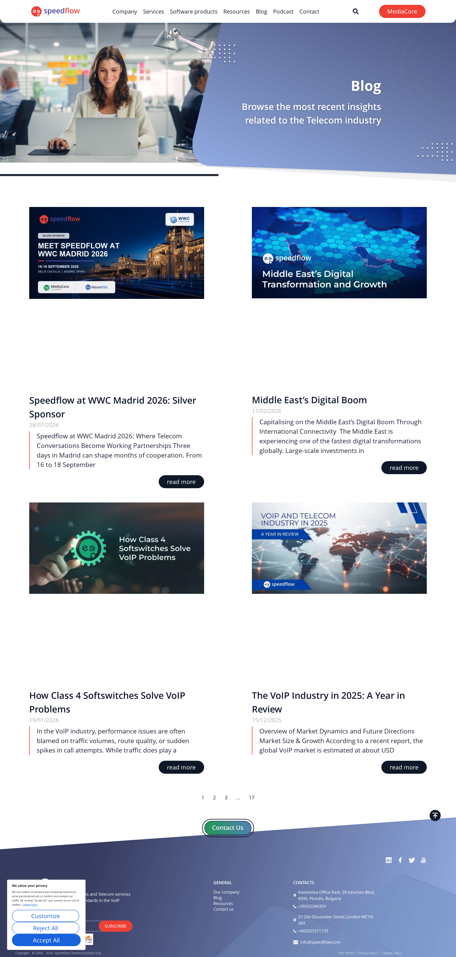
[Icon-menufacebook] (400, 860)
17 (252, 797)
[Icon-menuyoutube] (423, 860)
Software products (193, 11)
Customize (45, 916)
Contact (309, 11)
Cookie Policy (30, 904)
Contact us (223, 909)
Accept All (46, 940)
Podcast (283, 11)
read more (181, 482)
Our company (226, 892)
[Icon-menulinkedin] (388, 860)
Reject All (45, 928)
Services (153, 11)
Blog (261, 11)
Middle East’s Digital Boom (309, 399)
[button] (355, 11)
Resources (236, 11)
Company (124, 11)
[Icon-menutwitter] (412, 860)
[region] (46, 915)
